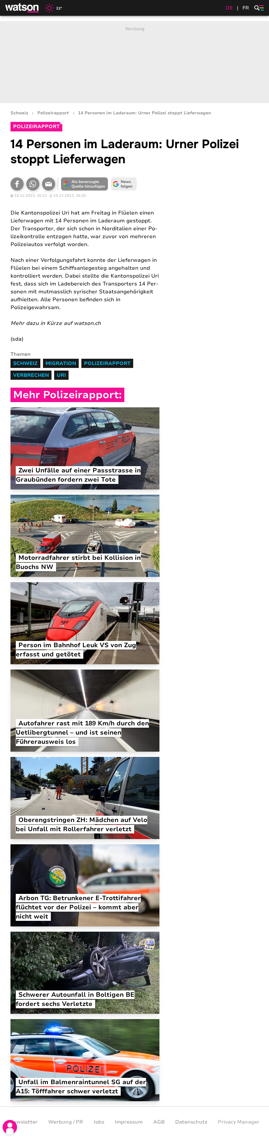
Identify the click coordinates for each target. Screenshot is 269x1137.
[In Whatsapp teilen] (32, 184)
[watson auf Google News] (124, 184)
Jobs (98, 1122)
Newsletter (24, 1122)
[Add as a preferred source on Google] (84, 184)
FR (245, 8)
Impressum (129, 1122)
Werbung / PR (65, 1122)
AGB (159, 1122)
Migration (61, 363)
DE (229, 8)
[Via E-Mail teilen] (48, 184)
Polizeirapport (53, 113)
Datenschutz (191, 1122)
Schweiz (19, 113)
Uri (61, 375)
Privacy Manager (238, 1122)
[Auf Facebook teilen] (17, 184)
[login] (10, 1127)
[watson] (22, 7)
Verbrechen (31, 375)
